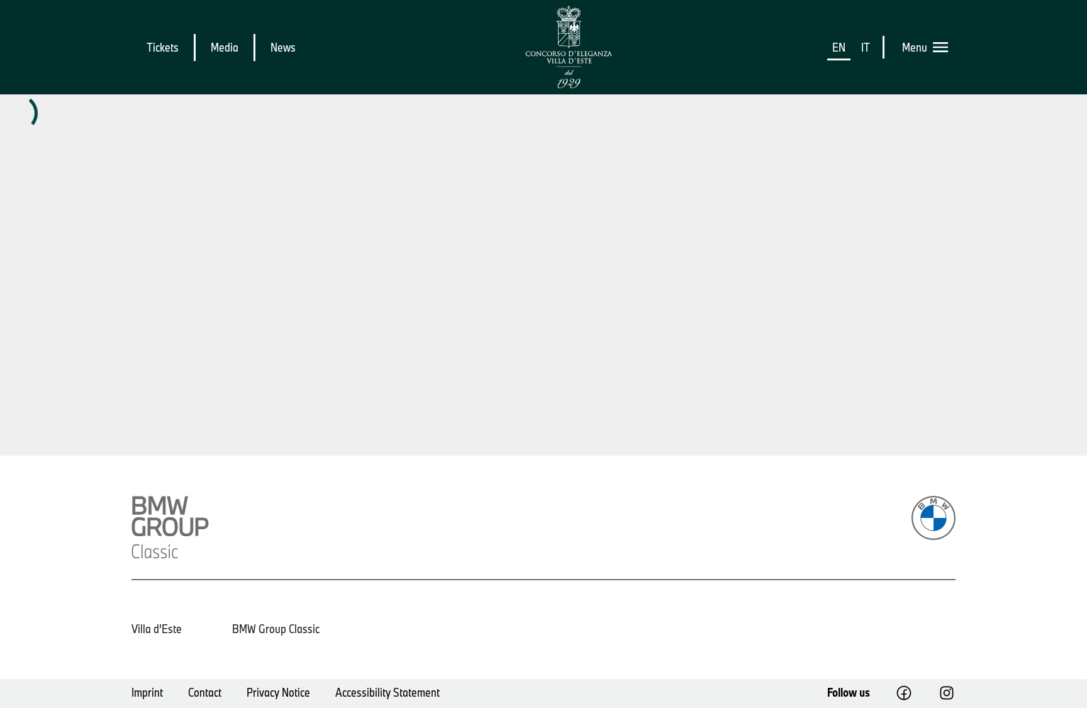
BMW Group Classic (276, 628)
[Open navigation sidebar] (944, 47)
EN (838, 47)
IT (865, 47)
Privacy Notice (278, 692)
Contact (204, 692)
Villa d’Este (156, 628)
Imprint (147, 692)
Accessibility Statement (387, 692)
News (283, 47)
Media (224, 47)
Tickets (163, 47)
